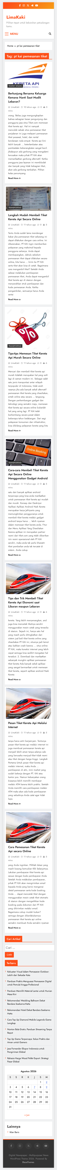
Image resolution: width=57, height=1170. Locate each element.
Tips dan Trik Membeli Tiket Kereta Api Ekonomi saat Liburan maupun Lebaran (25, 602)
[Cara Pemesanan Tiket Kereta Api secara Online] (28, 827)
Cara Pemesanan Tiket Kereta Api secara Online (26, 849)
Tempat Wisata (15, 86)
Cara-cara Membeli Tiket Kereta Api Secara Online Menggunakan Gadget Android (28, 474)
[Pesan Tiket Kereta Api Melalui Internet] (28, 703)
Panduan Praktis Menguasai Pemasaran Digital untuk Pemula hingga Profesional (29, 983)
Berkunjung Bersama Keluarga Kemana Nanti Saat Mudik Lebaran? (27, 97)
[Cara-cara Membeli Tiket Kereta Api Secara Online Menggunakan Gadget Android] (28, 452)
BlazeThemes (28, 1162)
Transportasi (15, 207)
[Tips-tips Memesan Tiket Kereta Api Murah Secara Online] (28, 328)
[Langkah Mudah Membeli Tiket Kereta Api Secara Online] (28, 199)
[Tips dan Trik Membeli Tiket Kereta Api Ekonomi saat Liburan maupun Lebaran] (28, 578)
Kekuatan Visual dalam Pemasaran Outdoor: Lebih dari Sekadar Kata (28, 973)
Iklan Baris (14, 1132)
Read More (13, 178)
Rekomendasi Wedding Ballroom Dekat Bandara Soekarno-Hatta (26, 1002)
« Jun (26, 1115)
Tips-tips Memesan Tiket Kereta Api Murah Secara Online (27, 355)
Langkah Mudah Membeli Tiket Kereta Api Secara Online (27, 217)
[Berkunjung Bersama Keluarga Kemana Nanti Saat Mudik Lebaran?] (28, 76)
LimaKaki (15, 17)
